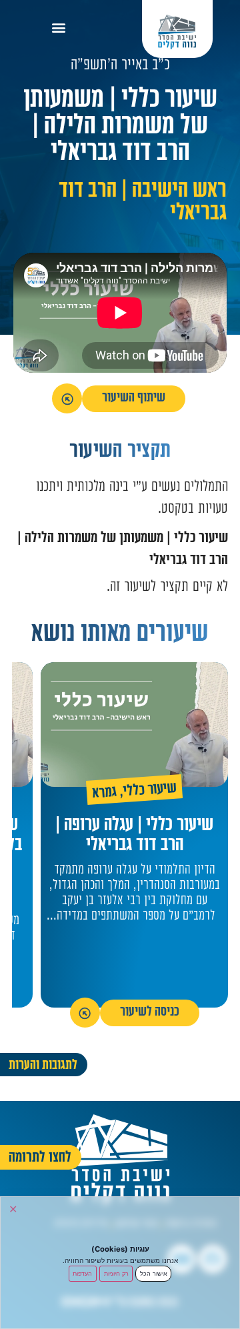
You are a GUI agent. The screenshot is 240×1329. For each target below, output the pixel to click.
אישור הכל (153, 1273)
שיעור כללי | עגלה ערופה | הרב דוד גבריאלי (134, 836)
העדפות (82, 1273)
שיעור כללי (150, 791)
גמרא (104, 794)
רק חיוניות (116, 1273)
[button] (59, 27)
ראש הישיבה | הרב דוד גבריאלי (143, 203)
